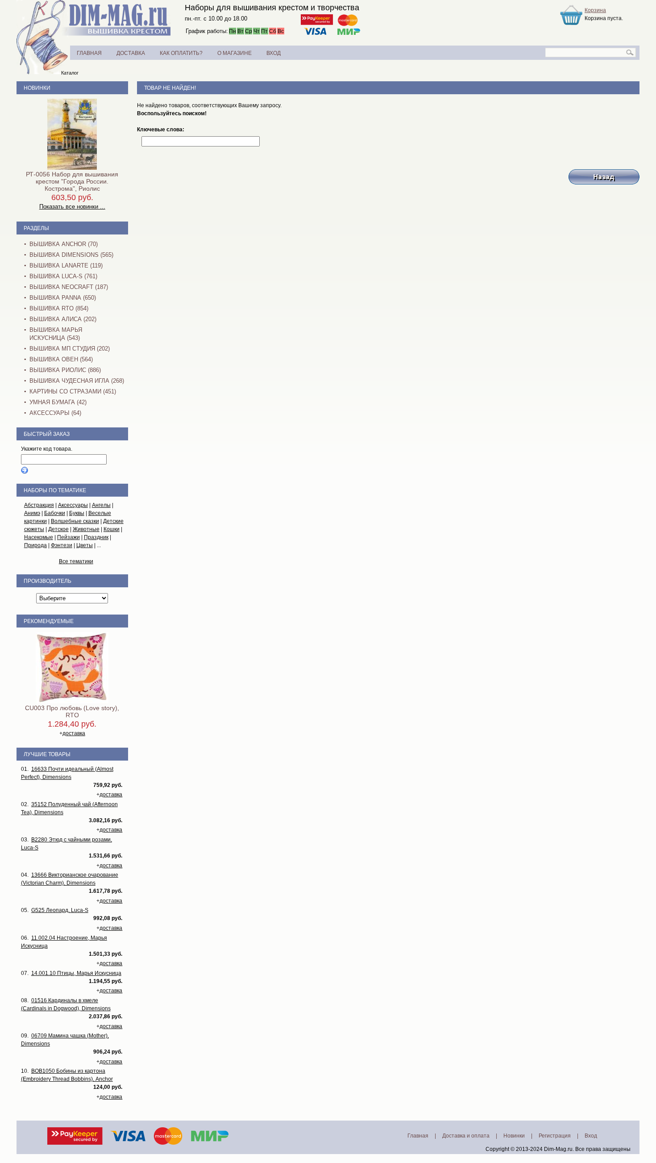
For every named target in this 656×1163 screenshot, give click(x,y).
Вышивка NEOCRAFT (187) (68, 287)
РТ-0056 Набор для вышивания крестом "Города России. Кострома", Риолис (72, 181)
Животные (86, 529)
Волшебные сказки (75, 521)
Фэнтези (61, 545)
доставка (73, 733)
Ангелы (101, 505)
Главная (417, 1136)
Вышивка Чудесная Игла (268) (76, 380)
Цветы (84, 545)
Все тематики (76, 561)
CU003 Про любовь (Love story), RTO (72, 711)
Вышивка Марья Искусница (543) (55, 333)
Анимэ (32, 513)
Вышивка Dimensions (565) (71, 254)
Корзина (595, 10)
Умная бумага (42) (58, 402)
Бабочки (54, 513)
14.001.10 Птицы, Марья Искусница (76, 973)
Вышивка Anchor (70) (63, 244)
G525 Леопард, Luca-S (59, 910)
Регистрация (555, 1136)
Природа (35, 545)
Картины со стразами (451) (72, 391)
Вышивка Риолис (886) (65, 370)
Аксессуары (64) (55, 413)
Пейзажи (68, 537)
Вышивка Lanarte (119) (66, 265)
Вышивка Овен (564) (61, 359)
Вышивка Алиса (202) (62, 319)
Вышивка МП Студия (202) (69, 348)
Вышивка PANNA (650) (62, 297)
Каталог (70, 72)
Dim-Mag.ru (558, 1149)
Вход (591, 1136)
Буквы (76, 513)
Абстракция (39, 505)
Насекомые (38, 537)
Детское (58, 529)
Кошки (112, 529)
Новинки (37, 88)
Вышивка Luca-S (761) (63, 276)
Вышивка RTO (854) (58, 308)
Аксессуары (73, 505)
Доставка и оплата (466, 1136)
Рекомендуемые (49, 621)
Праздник (96, 537)
